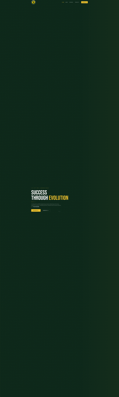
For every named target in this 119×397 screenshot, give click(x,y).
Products (77, 2)
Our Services (35, 210)
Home (63, 2)
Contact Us (84, 2)
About (67, 2)
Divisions (71, 2)
